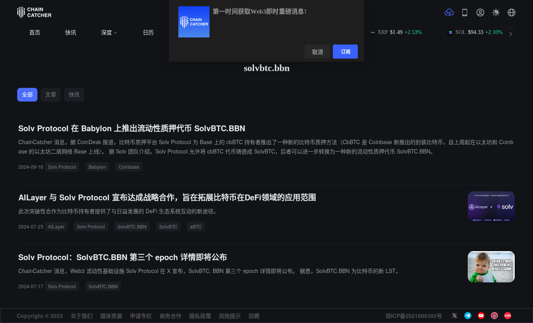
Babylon (97, 166)
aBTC (196, 226)
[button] (511, 12)
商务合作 (170, 315)
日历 (148, 33)
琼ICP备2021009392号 (414, 315)
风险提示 (230, 315)
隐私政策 (200, 315)
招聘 (254, 315)
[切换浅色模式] (496, 12)
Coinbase (129, 166)
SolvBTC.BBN (132, 226)
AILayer (56, 226)
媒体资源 (111, 315)
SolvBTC (168, 226)
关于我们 (81, 315)
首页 (34, 33)
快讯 (70, 33)
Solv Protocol (62, 166)
